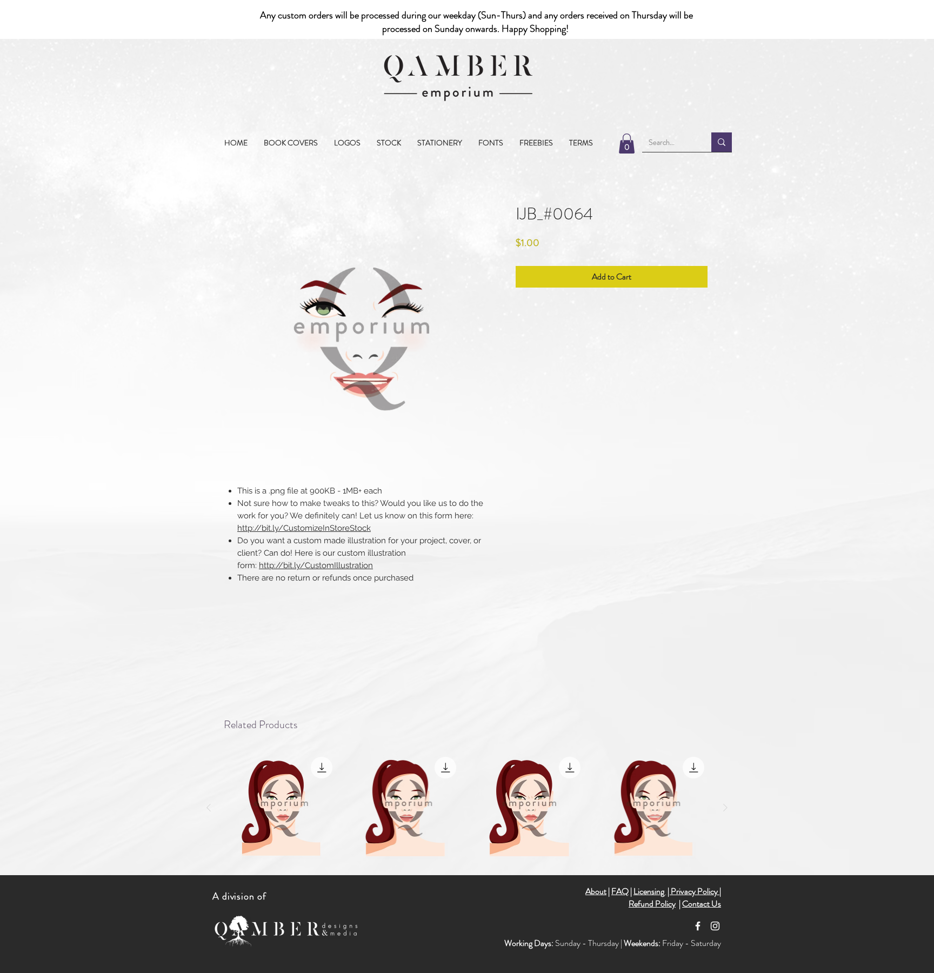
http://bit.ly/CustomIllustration (316, 565)
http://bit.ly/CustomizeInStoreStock (304, 528)
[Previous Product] (208, 807)
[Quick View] (281, 808)
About (595, 891)
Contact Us (701, 903)
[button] (389, 142)
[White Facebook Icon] (698, 926)
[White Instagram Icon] (715, 926)
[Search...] (721, 142)
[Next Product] (725, 807)
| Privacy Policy (693, 891)
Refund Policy (652, 903)
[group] (467, 808)
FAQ (620, 891)
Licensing (649, 891)
